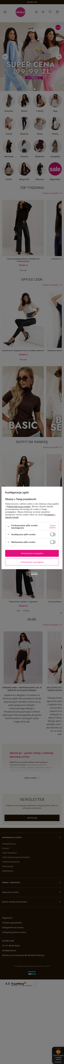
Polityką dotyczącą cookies (19, 506)
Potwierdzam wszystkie (32, 553)
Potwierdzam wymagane (32, 562)
